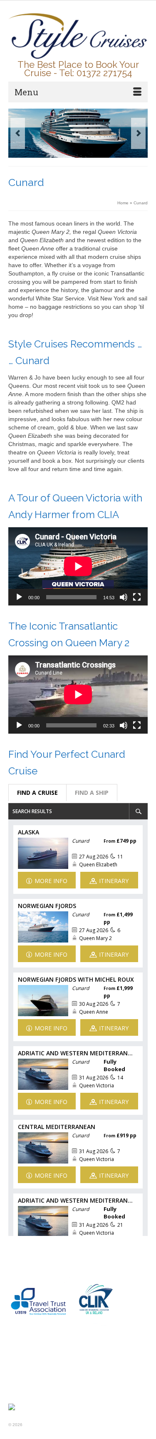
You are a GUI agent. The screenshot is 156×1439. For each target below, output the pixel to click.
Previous (17, 133)
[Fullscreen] (137, 597)
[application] (78, 566)
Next (138, 133)
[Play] (19, 597)
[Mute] (123, 597)
